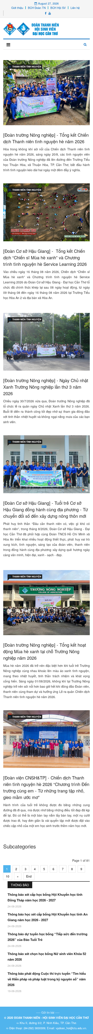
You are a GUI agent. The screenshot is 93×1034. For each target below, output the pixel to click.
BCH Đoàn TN (37, 7)
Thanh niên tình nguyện (26, 66)
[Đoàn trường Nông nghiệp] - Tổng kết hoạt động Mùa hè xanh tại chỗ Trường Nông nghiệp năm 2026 (44, 651)
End (29, 876)
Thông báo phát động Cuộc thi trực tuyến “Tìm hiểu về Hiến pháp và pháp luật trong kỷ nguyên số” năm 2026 (47, 979)
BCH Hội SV (58, 7)
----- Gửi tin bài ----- (47, 1012)
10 (7, 876)
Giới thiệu (17, 7)
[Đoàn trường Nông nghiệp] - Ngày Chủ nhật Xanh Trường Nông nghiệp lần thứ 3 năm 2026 (45, 386)
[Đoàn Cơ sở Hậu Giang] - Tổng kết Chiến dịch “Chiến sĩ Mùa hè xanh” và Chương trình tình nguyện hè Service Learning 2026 (45, 257)
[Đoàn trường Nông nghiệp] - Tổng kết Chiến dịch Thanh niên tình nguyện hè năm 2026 (46, 138)
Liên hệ (75, 7)
